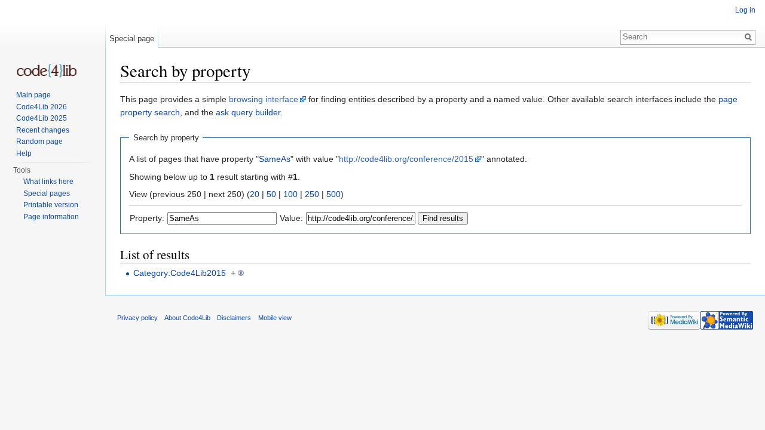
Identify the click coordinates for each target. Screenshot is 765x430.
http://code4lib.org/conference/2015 (406, 159)
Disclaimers (234, 317)
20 (254, 194)
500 (333, 194)
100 (290, 194)
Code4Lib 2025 (41, 118)
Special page (131, 38)
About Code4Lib (187, 317)
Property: (147, 218)
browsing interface (263, 99)
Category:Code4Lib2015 (179, 273)
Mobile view (275, 317)
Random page (39, 141)
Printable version (50, 205)
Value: (291, 218)
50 (271, 194)
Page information (51, 217)
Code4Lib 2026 (41, 107)
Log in (745, 10)
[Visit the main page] (46, 71)
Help (24, 153)
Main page (33, 95)
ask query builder (248, 112)
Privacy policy (137, 317)
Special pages (46, 193)
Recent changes (42, 130)
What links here (48, 181)
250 (312, 194)
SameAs (274, 159)
